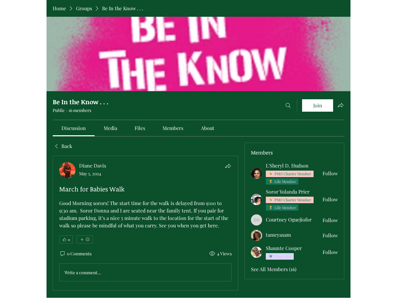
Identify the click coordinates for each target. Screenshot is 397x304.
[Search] (288, 105)
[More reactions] (85, 239)
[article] (145, 223)
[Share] (228, 166)
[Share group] (340, 105)
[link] (73, 128)
